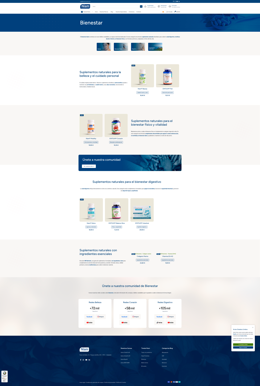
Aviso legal (82, 382)
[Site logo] (85, 6)
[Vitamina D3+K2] (167, 254)
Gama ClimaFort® (125, 352)
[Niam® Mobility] (91, 125)
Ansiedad (164, 359)
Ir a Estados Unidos (243, 344)
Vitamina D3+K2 (167, 256)
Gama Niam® (124, 359)
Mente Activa (144, 363)
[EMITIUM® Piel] (167, 75)
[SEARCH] (141, 6)
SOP (163, 356)
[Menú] (7, 371)
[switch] (4, 381)
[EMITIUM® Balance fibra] (116, 210)
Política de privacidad (109, 382)
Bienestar (143, 359)
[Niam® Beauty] (142, 75)
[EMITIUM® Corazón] (116, 125)
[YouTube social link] (177, 1)
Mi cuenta (143, 366)
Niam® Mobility (91, 138)
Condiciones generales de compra (94, 382)
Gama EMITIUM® (125, 363)
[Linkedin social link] (179, 1)
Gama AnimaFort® (125, 356)
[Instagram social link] (175, 1)
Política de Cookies (121, 382)
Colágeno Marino (142, 256)
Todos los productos (146, 352)
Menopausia (165, 352)
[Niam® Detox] (91, 210)
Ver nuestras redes (88, 166)
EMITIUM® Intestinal (142, 223)
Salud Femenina (145, 356)
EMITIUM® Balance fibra (117, 223)
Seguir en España (243, 347)
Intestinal (164, 366)
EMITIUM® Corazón (116, 138)
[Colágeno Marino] (142, 254)
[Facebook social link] (173, 1)
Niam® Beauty (142, 89)
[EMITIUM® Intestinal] (142, 210)
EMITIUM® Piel (168, 89)
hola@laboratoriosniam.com (85, 1)
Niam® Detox (91, 223)
